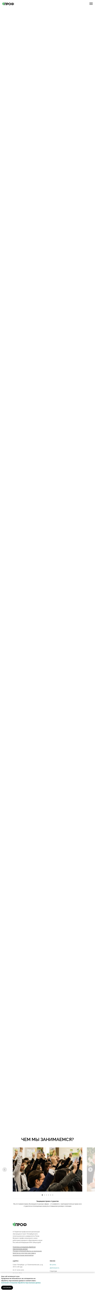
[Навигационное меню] (91, 4)
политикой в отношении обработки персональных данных (21, 1283)
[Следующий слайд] (90, 1169)
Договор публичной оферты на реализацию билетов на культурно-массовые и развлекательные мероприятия (27, 1253)
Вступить (53, 1265)
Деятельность (54, 1268)
